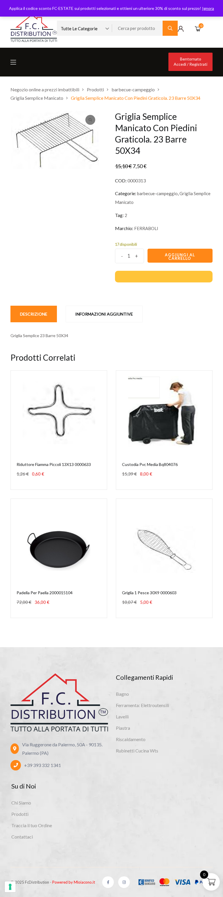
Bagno (122, 694)
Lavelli (122, 716)
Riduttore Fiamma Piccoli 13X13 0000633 (54, 464)
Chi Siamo (21, 802)
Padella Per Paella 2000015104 (45, 592)
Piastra (123, 728)
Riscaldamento (130, 739)
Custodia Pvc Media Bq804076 (150, 464)
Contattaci (22, 836)
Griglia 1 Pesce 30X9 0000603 (149, 592)
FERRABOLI (146, 228)
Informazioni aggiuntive (104, 314)
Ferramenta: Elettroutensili (142, 705)
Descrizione (33, 314)
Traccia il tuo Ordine (31, 825)
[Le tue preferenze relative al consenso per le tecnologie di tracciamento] (10, 886)
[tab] (33, 314)
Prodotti (19, 814)
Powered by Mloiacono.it (73, 882)
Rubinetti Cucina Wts (137, 750)
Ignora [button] (208, 8)
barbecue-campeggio (157, 193)
